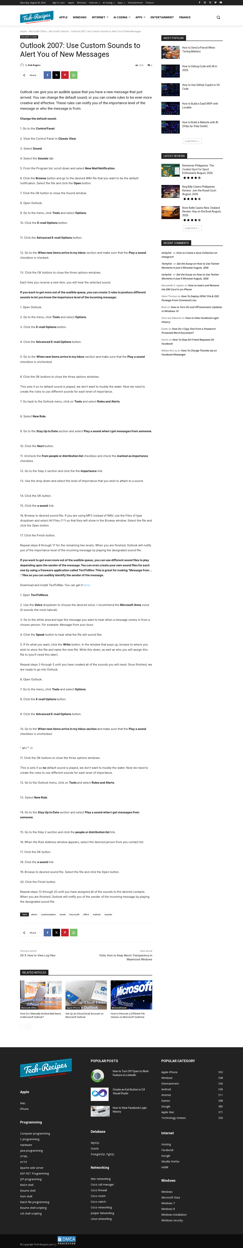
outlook (97, 914)
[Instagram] (205, 3)
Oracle (95, 1148)
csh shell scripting (31, 1213)
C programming (29, 1139)
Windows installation (174, 1214)
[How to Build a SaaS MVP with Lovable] (170, 108)
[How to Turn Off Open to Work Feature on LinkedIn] (97, 1076)
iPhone (24, 1109)
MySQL (95, 1143)
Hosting (166, 1144)
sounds (108, 914)
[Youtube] (221, 3)
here (87, 585)
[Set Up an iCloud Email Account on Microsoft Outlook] (86, 995)
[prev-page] (22, 1026)
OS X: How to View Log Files (37, 955)
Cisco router (98, 1196)
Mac (22, 1103)
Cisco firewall (99, 1190)
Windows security (172, 1220)
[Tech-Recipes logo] (37, 17)
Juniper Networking (102, 1213)
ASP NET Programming (34, 1173)
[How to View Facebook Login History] (100, 1111)
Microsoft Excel (119, 1007)
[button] (218, 17)
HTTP (23, 1162)
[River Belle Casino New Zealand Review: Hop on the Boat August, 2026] (170, 212)
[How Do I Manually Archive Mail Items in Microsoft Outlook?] (41, 995)
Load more (191, 141)
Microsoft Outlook (59, 31)
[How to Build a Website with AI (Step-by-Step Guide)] (170, 127)
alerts (34, 914)
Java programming (31, 1150)
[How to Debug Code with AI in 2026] (170, 71)
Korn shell (26, 1196)
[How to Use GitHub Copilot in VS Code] (170, 89)
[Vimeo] (215, 3)
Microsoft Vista (170, 1197)
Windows (167, 1192)
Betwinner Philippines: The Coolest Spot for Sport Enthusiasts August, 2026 (198, 169)
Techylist (166, 263)
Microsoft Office (38, 31)
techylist (166, 252)
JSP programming (31, 1179)
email (62, 914)
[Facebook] (199, 3)
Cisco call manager (102, 1184)
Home (23, 31)
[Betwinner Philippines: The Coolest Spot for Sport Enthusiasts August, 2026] (170, 170)
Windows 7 (168, 1203)
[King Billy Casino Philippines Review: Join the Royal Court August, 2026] (170, 191)
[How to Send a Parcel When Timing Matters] (170, 52)
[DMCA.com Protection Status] (66, 1244)
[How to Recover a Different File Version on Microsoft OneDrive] (131, 995)
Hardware (26, 1145)
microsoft (74, 914)
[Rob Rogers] (22, 65)
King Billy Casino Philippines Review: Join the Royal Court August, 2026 (199, 190)
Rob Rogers (34, 65)
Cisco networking (101, 1207)
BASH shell (26, 1185)
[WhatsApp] (73, 75)
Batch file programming (34, 1202)
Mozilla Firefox (170, 1161)
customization (48, 914)
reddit (164, 1167)
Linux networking (101, 1219)
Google (165, 1156)
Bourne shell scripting (33, 1208)
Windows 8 (168, 1209)
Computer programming (35, 1133)
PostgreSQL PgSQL (103, 1154)
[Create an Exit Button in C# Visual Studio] (100, 1094)
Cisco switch (98, 1201)
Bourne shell (28, 1190)
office (86, 914)
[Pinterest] (65, 75)
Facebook (167, 1150)
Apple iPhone (73, 1007)
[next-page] (28, 1026)
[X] (210, 3)
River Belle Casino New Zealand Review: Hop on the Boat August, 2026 (201, 211)
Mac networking (100, 1179)
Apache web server (31, 1168)
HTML (24, 1156)
